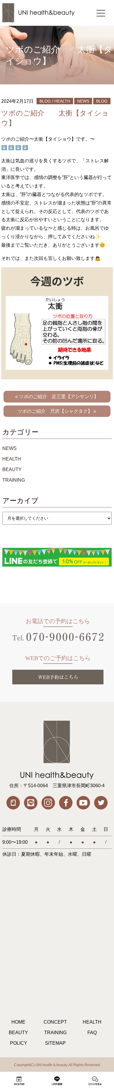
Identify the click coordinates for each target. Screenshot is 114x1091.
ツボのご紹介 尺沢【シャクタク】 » (57, 411)
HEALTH (11, 458)
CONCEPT (55, 1022)
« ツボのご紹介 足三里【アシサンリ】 (57, 396)
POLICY (18, 1043)
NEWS (9, 448)
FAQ (92, 1032)
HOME (18, 1022)
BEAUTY (12, 469)
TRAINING (13, 480)
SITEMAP (55, 1043)
